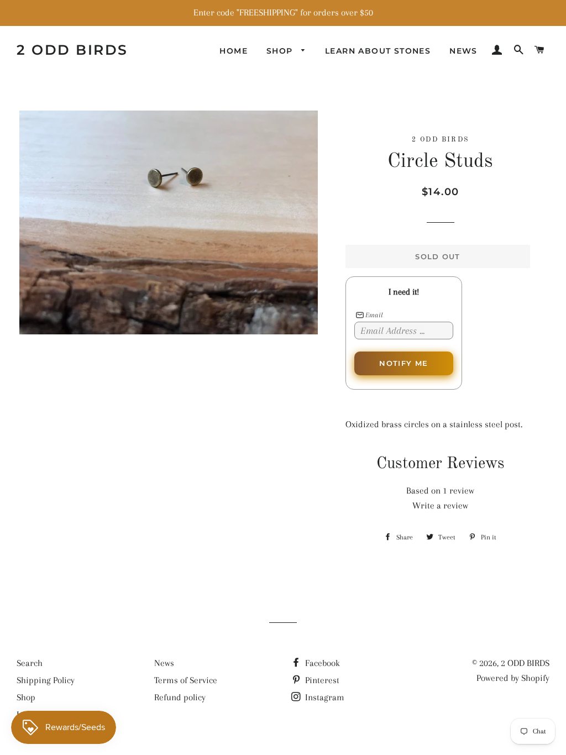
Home (233, 51)
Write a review (440, 505)
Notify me (403, 363)
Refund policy (180, 697)
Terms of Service (185, 680)
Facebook (321, 663)
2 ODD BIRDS (72, 49)
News (463, 51)
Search (30, 663)
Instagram (323, 697)
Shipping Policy (46, 680)
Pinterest (321, 680)
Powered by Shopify (512, 678)
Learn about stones (378, 51)
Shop (281, 51)
